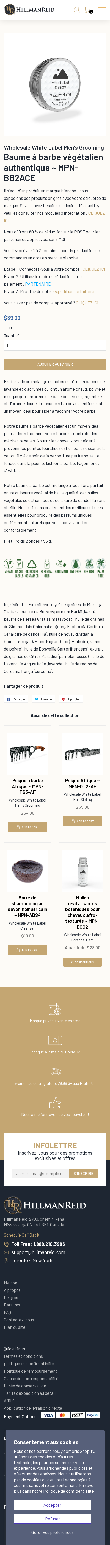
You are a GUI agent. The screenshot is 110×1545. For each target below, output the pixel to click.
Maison (10, 1282)
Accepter (52, 1505)
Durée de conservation (25, 1385)
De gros (11, 1297)
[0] (87, 11)
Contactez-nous (19, 1319)
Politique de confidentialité (68, 1490)
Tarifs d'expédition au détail (30, 1393)
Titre (8, 327)
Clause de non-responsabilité (31, 1378)
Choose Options (82, 962)
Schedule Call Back (21, 1234)
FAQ (7, 1312)
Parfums (12, 1304)
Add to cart (30, 827)
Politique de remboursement (30, 1370)
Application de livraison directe (33, 1407)
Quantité (12, 335)
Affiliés (10, 1400)
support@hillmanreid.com (38, 1252)
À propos (12, 1290)
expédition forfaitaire (73, 291)
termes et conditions (23, 1356)
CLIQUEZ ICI (94, 268)
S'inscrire (83, 1173)
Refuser (52, 1518)
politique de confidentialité (29, 1363)
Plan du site (14, 1327)
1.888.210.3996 (49, 1244)
